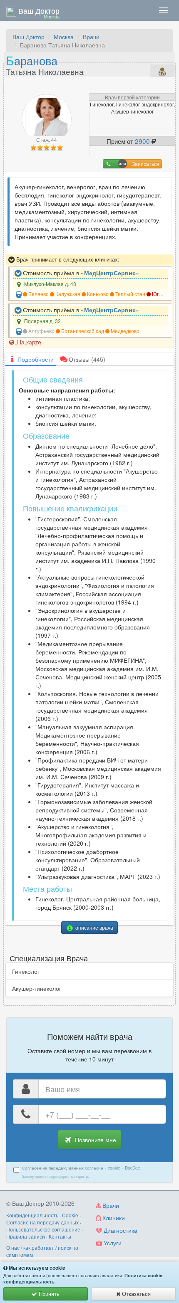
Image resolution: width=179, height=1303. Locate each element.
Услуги (112, 1243)
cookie (114, 1168)
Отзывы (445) (87, 359)
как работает (38, 1247)
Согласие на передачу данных (42, 1222)
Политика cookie (143, 1275)
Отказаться (135, 1294)
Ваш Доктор (28, 36)
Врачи (91, 36)
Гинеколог (26, 971)
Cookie (70, 1215)
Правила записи (25, 1236)
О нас (13, 1247)
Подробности (35, 359)
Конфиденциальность (32, 1215)
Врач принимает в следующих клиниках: (67, 259)
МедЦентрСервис (110, 273)
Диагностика (119, 1230)
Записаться (145, 163)
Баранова (45, 64)
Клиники (113, 1218)
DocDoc (132, 1168)
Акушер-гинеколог (36, 988)
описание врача (93, 927)
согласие (94, 1168)
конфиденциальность (29, 1281)
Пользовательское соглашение (43, 1229)
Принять (48, 1294)
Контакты (60, 1236)
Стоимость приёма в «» (80, 273)
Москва (64, 36)
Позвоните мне (94, 1139)
